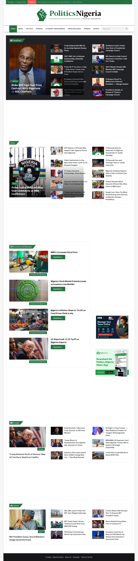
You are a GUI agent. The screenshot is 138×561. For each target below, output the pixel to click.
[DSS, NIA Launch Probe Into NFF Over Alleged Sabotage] (57, 513)
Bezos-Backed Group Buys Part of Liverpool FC (116, 522)
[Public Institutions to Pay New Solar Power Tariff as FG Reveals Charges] (57, 163)
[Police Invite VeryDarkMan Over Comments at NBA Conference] (46, 172)
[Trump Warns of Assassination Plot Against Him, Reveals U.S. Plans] (57, 443)
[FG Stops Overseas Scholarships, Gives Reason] (57, 174)
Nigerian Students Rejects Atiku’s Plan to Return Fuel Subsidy (116, 173)
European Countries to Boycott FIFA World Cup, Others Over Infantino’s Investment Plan (115, 535)
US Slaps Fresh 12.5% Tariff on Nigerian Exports (65, 341)
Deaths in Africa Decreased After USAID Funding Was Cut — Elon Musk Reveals (75, 455)
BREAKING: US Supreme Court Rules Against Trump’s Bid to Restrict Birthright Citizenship (117, 444)
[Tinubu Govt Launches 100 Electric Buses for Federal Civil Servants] (57, 195)
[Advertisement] (69, 118)
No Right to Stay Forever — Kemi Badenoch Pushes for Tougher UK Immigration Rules (117, 431)
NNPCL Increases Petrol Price (64, 252)
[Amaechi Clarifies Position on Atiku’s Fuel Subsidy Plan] (57, 184)
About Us (68, 557)
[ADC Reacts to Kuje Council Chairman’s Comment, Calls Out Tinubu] (98, 59)
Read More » (58, 257)
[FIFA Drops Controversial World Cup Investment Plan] (57, 535)
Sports (96, 29)
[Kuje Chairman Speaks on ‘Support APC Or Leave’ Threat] (57, 93)
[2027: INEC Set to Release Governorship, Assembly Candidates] (57, 59)
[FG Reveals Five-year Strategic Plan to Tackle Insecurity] (98, 163)
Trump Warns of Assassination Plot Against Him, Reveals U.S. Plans (74, 442)
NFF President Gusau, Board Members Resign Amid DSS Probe (26, 538)
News (20, 29)
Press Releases (74, 29)
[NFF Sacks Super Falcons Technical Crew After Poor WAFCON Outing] (57, 524)
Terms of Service (87, 557)
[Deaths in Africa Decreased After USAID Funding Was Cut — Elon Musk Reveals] (57, 455)
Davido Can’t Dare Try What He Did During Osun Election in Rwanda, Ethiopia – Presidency (116, 196)
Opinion (87, 29)
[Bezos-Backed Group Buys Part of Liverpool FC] (98, 524)
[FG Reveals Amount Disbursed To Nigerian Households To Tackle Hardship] (98, 151)
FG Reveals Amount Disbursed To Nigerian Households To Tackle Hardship (114, 151)
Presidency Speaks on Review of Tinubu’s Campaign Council (114, 92)
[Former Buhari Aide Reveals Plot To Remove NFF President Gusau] (98, 513)
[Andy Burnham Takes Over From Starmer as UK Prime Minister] (57, 431)
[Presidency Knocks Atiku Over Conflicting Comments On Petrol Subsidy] (57, 82)
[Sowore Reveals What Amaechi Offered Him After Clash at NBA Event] (98, 184)
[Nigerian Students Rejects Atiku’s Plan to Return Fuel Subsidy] (98, 174)
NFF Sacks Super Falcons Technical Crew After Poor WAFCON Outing (74, 523)
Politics (29, 29)
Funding (48, 557)
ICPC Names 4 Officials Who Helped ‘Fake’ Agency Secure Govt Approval (61, 2)
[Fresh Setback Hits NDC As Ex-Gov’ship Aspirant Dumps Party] (57, 48)
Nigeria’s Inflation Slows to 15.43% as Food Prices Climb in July (68, 312)
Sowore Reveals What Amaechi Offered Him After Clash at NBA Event (116, 184)
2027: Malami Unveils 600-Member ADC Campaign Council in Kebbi (116, 69)
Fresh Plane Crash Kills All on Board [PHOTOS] (117, 453)
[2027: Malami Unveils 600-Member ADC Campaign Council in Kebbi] (98, 70)
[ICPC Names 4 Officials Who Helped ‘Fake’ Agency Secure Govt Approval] (57, 151)
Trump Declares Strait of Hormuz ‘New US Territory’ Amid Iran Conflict (27, 455)
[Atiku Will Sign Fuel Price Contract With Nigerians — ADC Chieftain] (46, 69)
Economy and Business (55, 29)
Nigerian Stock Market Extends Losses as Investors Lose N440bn (68, 282)
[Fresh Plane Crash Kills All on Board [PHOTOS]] (98, 455)
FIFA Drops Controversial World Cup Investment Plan (75, 533)
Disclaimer (76, 557)
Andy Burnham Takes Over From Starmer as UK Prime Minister (74, 430)
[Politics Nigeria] (69, 15)
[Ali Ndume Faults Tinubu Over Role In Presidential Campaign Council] (98, 48)
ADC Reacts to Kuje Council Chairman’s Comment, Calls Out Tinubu (116, 58)
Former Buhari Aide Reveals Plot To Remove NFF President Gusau (116, 513)
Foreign (39, 29)
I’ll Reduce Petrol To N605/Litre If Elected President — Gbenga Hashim (117, 81)
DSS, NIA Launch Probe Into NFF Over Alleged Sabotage (75, 511)
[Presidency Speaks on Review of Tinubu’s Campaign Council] (98, 93)
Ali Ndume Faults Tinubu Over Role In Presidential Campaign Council (115, 48)
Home (13, 29)
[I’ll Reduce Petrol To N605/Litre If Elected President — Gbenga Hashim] (98, 82)
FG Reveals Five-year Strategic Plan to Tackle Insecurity (115, 162)
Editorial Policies (58, 557)
